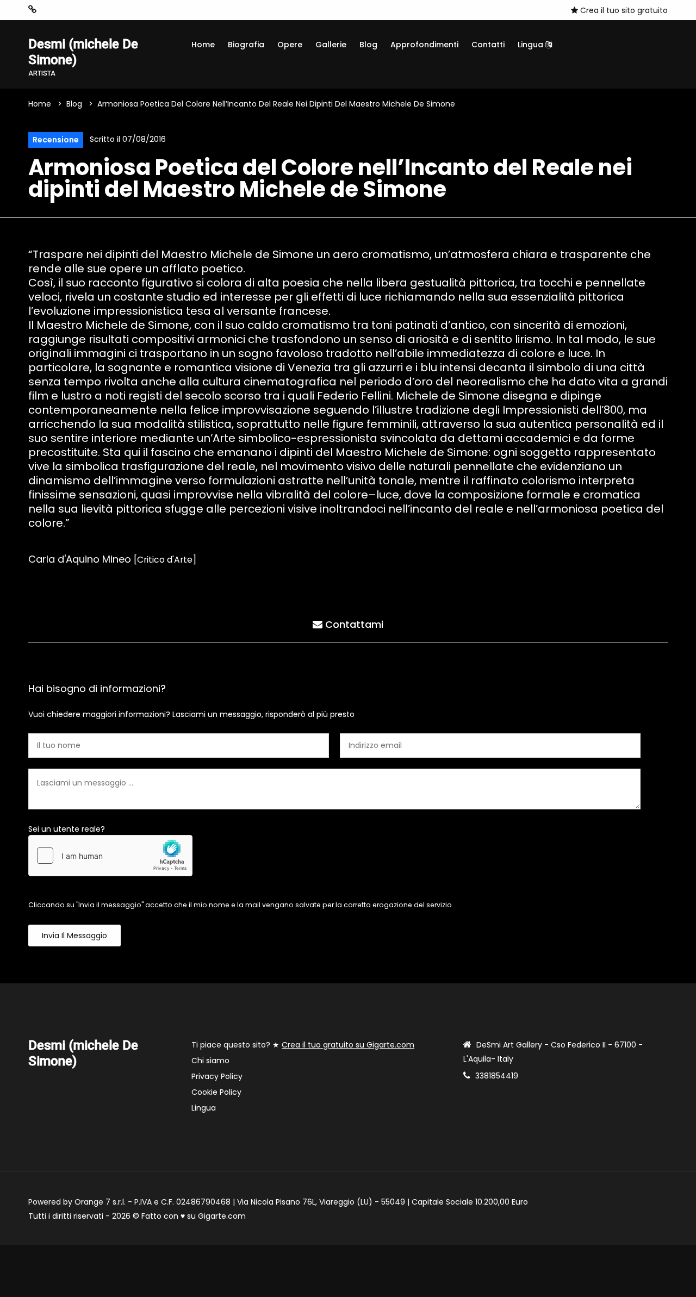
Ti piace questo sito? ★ (302, 1044)
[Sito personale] (32, 9)
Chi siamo (210, 1060)
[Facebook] (66, 9)
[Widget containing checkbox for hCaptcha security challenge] (110, 855)
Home (203, 44)
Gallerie (330, 44)
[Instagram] (49, 9)
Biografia (246, 44)
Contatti (488, 44)
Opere (289, 44)
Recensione (56, 139)
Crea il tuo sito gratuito (623, 10)
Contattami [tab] (352, 624)
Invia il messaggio (74, 935)
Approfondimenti (424, 44)
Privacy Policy (217, 1076)
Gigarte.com (222, 1216)
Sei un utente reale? (66, 829)
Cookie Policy (216, 1092)
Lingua (531, 44)
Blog (368, 44)
